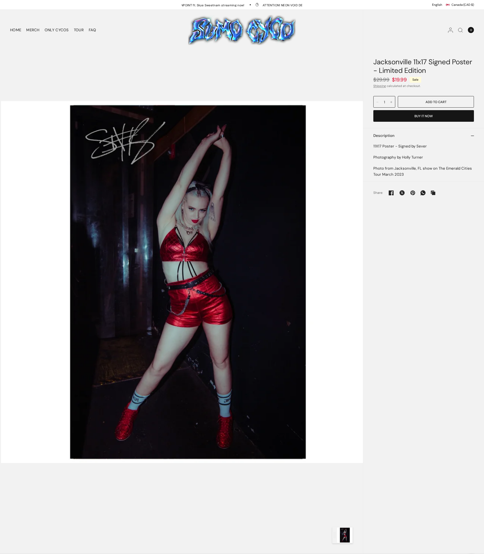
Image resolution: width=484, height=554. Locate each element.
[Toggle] (334, 535)
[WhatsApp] (423, 193)
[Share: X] (402, 193)
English (437, 5)
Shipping (379, 86)
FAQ (92, 30)
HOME (15, 30)
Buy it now (423, 116)
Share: (378, 192)
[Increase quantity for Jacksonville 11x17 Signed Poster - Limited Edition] (391, 102)
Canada (462, 5)
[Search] (460, 30)
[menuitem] (17, 30)
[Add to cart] (436, 102)
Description (384, 135)
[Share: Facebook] (391, 193)
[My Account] (450, 30)
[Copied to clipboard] (433, 193)
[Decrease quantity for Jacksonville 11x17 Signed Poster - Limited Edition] (377, 102)
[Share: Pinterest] (413, 193)
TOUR (79, 30)
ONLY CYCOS (57, 30)
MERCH (33, 30)
